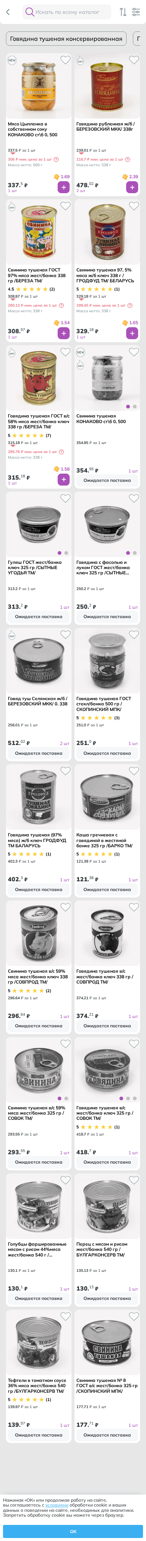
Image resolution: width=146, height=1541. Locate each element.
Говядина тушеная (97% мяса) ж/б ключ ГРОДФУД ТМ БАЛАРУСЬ (37, 840)
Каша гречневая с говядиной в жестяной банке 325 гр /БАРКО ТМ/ (104, 840)
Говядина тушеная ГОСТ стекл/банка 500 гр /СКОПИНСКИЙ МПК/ (103, 704)
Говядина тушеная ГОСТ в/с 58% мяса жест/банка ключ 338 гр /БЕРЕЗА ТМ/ (39, 421)
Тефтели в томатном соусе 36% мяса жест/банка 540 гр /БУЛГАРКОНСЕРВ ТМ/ (37, 1386)
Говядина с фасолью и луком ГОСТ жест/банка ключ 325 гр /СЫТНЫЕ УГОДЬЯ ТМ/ (103, 568)
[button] (56, 159)
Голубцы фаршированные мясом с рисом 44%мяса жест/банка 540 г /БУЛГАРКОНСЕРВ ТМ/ (37, 1249)
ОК (73, 1531)
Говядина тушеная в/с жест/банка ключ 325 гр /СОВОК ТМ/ (104, 1113)
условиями (57, 1505)
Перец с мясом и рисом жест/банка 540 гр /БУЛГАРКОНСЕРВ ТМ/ (101, 1249)
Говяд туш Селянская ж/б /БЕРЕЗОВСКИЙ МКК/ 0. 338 (37, 701)
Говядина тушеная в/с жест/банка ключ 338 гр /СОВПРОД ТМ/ (104, 977)
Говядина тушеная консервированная (66, 38)
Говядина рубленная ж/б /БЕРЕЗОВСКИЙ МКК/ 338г (105, 126)
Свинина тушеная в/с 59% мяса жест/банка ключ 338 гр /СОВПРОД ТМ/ (38, 977)
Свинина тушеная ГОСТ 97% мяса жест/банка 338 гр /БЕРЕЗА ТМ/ (37, 275)
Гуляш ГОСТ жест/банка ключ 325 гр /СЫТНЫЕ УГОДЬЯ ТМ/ (35, 568)
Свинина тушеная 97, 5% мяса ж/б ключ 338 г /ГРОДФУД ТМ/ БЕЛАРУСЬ (105, 275)
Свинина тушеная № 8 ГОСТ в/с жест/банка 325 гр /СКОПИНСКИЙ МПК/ (107, 1386)
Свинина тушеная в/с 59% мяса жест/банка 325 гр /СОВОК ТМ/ (36, 1113)
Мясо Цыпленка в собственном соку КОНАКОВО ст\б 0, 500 (32, 129)
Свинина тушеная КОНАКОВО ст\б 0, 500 (101, 418)
